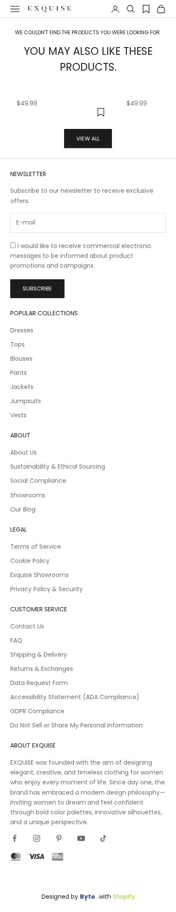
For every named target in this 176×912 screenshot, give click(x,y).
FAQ (16, 640)
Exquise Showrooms (39, 575)
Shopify (124, 896)
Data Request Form (39, 683)
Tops (17, 344)
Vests (18, 415)
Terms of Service (35, 546)
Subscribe (37, 288)
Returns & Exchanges (41, 668)
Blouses (21, 358)
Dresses (21, 330)
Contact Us (27, 626)
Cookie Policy (30, 560)
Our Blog (22, 509)
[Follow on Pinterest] (59, 838)
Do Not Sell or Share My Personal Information (76, 725)
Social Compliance (38, 480)
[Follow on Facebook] (14, 838)
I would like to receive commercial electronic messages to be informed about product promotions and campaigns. (81, 256)
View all (88, 139)
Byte (87, 896)
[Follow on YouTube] (81, 838)
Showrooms (27, 495)
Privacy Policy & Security (46, 589)
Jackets (21, 387)
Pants (18, 372)
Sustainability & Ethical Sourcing (57, 466)
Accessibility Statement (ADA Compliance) (74, 697)
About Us (23, 452)
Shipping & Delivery (38, 654)
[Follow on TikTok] (103, 838)
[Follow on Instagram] (36, 838)
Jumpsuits (25, 401)
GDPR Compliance (37, 711)
